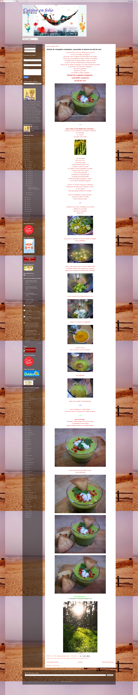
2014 (26, 214)
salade (26, 504)
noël (26, 466)
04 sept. (29, 192)
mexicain (27, 460)
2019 (26, 151)
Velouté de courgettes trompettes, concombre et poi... (33, 189)
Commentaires (28, 51)
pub (26, 487)
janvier (28, 211)
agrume (26, 393)
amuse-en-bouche (76, 52)
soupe (71, 56)
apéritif (92, 52)
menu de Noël (28, 458)
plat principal (28, 480)
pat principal (27, 471)
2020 (26, 149)
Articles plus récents (52, 662)
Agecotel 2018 (28, 391)
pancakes (27, 467)
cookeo (26, 418)
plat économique (28, 478)
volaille (26, 517)
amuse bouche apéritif (29, 398)
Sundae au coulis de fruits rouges (31, 306)
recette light (73, 658)
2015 (26, 160)
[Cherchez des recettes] (29, 275)
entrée (77, 54)
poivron (80, 160)
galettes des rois (28, 434)
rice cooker (27, 501)
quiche (26, 489)
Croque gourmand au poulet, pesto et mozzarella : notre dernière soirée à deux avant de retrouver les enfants (32, 325)
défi (26, 423)
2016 (26, 158)
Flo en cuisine (28, 310)
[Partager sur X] (86, 656)
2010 (26, 220)
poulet (26, 483)
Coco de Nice (35, 126)
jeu (25, 446)
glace (26, 437)
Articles (27, 48)
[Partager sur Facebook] (87, 656)
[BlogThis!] (84, 656)
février (28, 209)
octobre (28, 165)
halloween (27, 443)
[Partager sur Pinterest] (89, 656)
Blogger (75, 681)
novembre (29, 163)
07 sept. (29, 185)
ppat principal (28, 485)
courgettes (73, 130)
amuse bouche (53, 658)
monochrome (28, 464)
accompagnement (29, 389)
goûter (26, 439)
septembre (29, 167)
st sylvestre (27, 510)
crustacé (26, 421)
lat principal (27, 448)
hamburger (27, 444)
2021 (26, 147)
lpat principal (28, 455)
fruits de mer (27, 432)
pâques (26, 469)
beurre (26, 405)
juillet (28, 199)
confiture (27, 416)
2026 (26, 137)
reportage (27, 499)
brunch (61, 658)
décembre (29, 161)
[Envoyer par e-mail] (83, 656)
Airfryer (26, 395)
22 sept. (29, 173)
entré (26, 427)
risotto (26, 503)
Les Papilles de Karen (30, 305)
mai (27, 203)
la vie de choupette (29, 293)
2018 (26, 153)
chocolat (27, 413)
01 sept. (29, 194)
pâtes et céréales (28, 474)
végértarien (27, 513)
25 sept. (29, 171)
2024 (26, 141)
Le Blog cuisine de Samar (31, 280)
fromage (26, 430)
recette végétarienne (29, 492)
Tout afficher (39, 343)
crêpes (26, 420)
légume (68, 658)
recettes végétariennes (81, 658)
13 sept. (29, 181)
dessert (26, 425)
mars (28, 207)
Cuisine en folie (38, 10)
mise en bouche (28, 462)
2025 (26, 139)
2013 (26, 216)
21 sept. (29, 175)
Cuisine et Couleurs (29, 299)
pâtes (26, 473)
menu (26, 457)
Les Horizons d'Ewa (29, 338)
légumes (27, 451)
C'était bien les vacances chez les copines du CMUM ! (31, 301)
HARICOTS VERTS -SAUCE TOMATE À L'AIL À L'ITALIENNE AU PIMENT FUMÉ (32, 333)
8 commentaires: (74, 656)
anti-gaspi (27, 400)
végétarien (27, 515)
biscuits (26, 407)
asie (26, 404)
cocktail (26, 414)
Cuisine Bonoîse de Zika (30, 330)
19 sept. (29, 177)
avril (28, 205)
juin (28, 201)
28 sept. (29, 169)
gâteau (26, 435)
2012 (26, 218)
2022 (26, 145)
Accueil (80, 662)
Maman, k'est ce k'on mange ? (32, 323)
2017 (26, 156)
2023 (26, 143)
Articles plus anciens (108, 662)
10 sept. (29, 183)
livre (26, 453)
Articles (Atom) (56, 665)
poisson (26, 481)
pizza (26, 476)
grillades (27, 441)
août (28, 197)
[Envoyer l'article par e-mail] (80, 656)
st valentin (27, 512)
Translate (33, 41)
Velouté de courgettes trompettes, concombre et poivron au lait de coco (74, 49)
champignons (28, 411)
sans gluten (27, 506)
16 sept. (29, 179)
